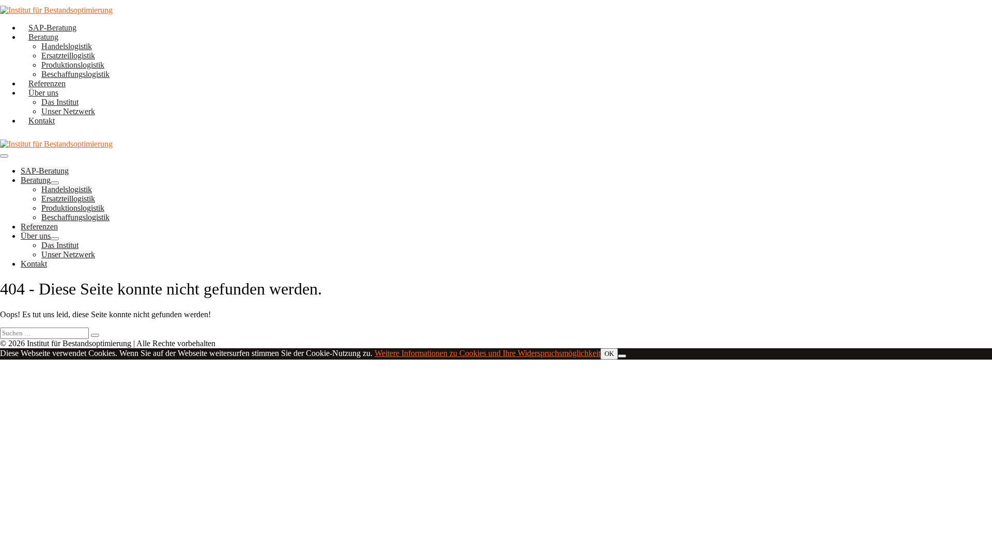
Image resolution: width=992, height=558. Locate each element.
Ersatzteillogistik (68, 55)
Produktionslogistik (72, 64)
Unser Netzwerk (68, 111)
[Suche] (95, 335)
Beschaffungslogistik (75, 74)
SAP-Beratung (52, 27)
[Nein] (622, 356)
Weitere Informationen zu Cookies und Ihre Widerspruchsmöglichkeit (487, 353)
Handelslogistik (66, 46)
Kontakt (41, 120)
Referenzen (47, 83)
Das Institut (60, 102)
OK (609, 354)
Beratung (43, 37)
